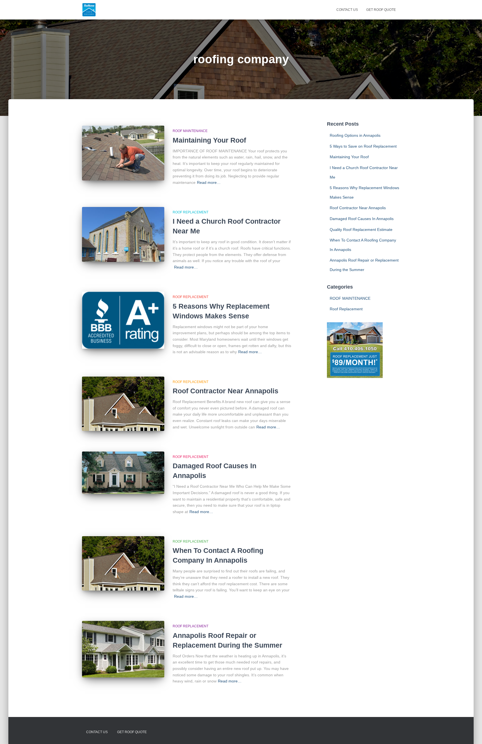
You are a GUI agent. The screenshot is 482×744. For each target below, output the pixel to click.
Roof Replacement (190, 212)
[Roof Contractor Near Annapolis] (123, 404)
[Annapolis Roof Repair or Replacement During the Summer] (123, 649)
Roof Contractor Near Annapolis (225, 391)
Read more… (209, 182)
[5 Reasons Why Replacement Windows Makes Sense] (123, 320)
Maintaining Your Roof (209, 140)
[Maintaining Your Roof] (123, 153)
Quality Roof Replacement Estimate (361, 229)
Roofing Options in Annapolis (355, 135)
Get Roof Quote (381, 10)
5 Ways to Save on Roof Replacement (363, 146)
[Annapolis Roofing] (89, 10)
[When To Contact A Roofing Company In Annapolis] (123, 563)
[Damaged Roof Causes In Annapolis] (123, 473)
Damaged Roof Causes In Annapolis (362, 218)
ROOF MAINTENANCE (190, 131)
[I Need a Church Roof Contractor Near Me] (123, 234)
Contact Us (347, 10)
